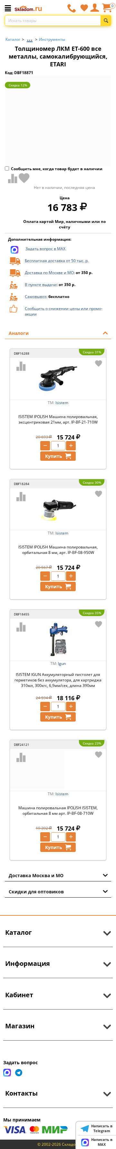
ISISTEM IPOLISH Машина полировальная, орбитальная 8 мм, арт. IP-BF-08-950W (58, 549)
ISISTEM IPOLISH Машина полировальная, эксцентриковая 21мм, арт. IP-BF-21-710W (58, 419)
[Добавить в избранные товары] (24, 177)
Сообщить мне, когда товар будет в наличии (56, 168)
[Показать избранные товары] (84, 7)
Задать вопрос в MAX (45, 248)
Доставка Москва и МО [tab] (36, 875)
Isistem (61, 402)
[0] (106, 10)
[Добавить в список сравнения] (11, 178)
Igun (62, 663)
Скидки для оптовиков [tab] (36, 892)
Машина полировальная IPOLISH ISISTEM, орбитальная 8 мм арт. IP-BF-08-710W (58, 810)
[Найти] (106, 20)
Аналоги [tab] (19, 333)
